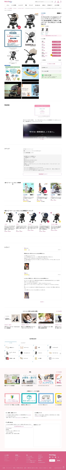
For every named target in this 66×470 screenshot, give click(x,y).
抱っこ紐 (16, 459)
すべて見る (58, 311)
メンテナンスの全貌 (29, 456)
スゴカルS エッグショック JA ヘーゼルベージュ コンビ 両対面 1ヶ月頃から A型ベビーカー (56, 198)
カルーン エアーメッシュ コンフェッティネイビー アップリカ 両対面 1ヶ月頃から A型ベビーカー (33, 227)
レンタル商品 (13, 5)
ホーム (8, 5)
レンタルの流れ (28, 459)
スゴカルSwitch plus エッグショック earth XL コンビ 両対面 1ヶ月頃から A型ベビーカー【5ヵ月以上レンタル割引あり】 (44, 228)
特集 (26, 5)
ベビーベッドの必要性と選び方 (30, 462)
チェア (16, 460)
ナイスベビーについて (41, 462)
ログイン (52, 460)
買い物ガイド (50, 5)
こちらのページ (19, 417)
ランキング (31, 5)
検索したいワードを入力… (39, 1)
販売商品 (16, 455)
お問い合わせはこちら (20, 426)
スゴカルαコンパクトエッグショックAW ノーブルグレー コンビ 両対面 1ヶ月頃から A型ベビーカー (21, 228)
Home (5, 8)
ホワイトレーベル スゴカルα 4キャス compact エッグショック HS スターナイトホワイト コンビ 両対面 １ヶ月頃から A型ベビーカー (9, 228)
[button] (44, 2)
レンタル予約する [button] (57, 41)
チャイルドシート (6, 460)
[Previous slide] (4, 318)
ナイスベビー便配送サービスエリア (31, 460)
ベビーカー (15, 8)
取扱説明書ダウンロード (43, 174)
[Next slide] (61, 318)
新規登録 (58, 460)
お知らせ (43, 5)
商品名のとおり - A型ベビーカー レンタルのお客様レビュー (34, 253)
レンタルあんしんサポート (30, 457)
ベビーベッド (6, 456)
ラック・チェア (6, 457)
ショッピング (20, 5)
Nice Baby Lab (37, 5)
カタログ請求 (57, 5)
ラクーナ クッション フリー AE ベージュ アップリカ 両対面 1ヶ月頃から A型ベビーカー (56, 227)
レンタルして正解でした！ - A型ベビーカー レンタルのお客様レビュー (36, 278)
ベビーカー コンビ (21, 8)
